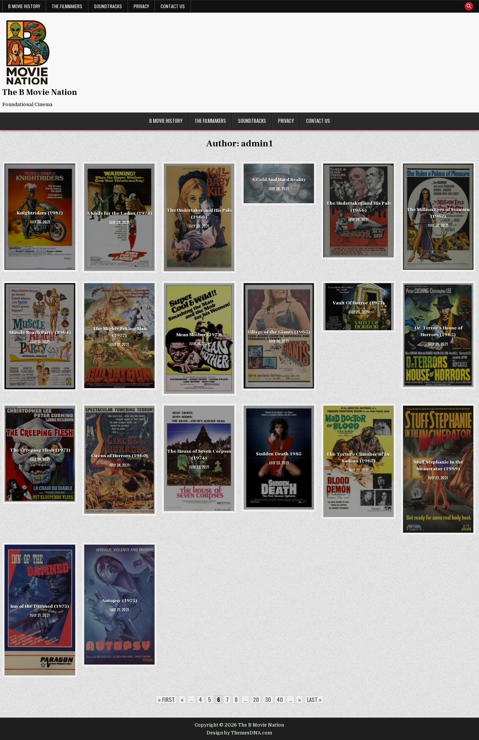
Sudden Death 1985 (279, 454)
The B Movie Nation (39, 92)
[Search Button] (469, 6)
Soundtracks (108, 6)
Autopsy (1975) (119, 601)
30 (268, 699)
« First (166, 699)
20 (256, 699)
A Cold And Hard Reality (278, 180)
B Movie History (24, 6)
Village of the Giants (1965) (278, 332)
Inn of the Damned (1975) (39, 606)
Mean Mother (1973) (199, 335)
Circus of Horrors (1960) (119, 456)
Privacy (141, 6)
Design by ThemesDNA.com (239, 733)
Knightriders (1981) (40, 213)
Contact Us (173, 6)
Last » (314, 699)
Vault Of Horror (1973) (358, 303)
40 (280, 699)
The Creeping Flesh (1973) (40, 450)
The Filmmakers (67, 6)
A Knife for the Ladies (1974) (119, 213)
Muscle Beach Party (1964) (40, 332)
